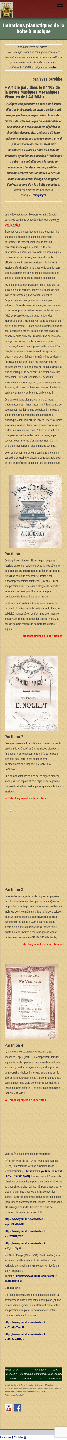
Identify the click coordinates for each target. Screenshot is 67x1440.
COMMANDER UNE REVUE (26, 1376)
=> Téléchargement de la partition (25, 798)
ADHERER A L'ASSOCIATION (40, 1374)
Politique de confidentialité (14, 1395)
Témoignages (38, 195)
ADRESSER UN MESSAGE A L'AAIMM (11, 1374)
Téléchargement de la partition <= (41, 636)
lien (54, 67)
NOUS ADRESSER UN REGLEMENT (55, 1374)
